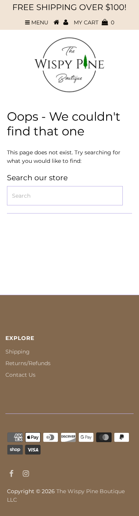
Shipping (17, 351)
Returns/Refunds (28, 363)
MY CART (94, 22)
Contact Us (20, 374)
